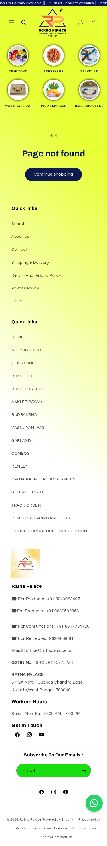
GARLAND (21, 441)
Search (18, 224)
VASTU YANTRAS (28, 428)
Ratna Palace (30, 819)
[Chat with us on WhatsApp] (94, 803)
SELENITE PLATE (28, 492)
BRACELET (22, 376)
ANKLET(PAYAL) (26, 402)
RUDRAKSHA (24, 415)
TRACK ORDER (26, 505)
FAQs (16, 301)
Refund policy (26, 828)
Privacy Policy (25, 288)
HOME (17, 337)
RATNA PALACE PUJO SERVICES (43, 479)
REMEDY (20, 466)
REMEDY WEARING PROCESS (40, 518)
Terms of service (54, 828)
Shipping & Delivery (30, 263)
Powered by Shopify (57, 819)
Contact (19, 249)
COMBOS (20, 454)
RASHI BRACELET (28, 389)
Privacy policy (89, 819)
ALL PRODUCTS (27, 350)
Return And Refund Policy (36, 275)
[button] (11, 22)
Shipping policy (84, 828)
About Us (20, 237)
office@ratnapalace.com (51, 650)
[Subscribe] (84, 770)
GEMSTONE (23, 363)
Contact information (56, 837)
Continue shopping (53, 174)
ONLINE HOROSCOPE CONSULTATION (49, 531)
